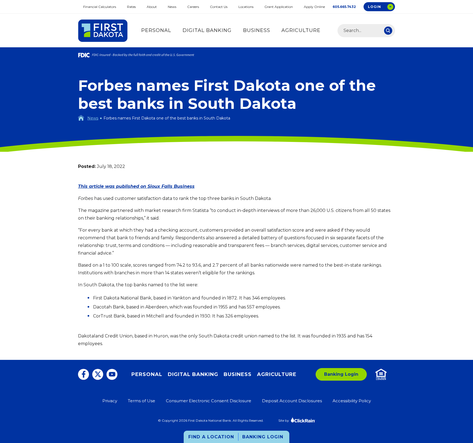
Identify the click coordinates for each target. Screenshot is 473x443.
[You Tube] (111, 374)
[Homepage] (81, 118)
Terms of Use (141, 400)
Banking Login (262, 436)
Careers (193, 7)
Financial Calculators (99, 7)
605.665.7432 (344, 7)
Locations (245, 7)
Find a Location (211, 436)
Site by (283, 420)
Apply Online (314, 7)
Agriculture (301, 30)
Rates (131, 7)
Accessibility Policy (352, 400)
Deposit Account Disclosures (292, 400)
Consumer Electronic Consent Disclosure (208, 400)
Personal (156, 30)
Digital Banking (207, 30)
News (172, 7)
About (152, 7)
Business (256, 30)
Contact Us (218, 7)
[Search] (388, 31)
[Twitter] (97, 374)
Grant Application (278, 7)
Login (374, 7)
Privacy (109, 400)
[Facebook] (83, 374)
